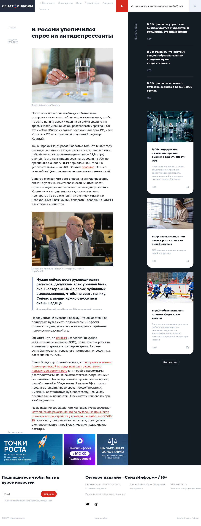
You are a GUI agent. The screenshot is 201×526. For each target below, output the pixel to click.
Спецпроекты (65, 3)
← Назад (12, 27)
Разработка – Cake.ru (188, 518)
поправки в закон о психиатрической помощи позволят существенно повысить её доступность (72, 366)
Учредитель (136, 488)
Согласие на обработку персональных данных (28, 500)
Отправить (48, 494)
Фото (78, 3)
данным (61, 338)
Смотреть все (170, 362)
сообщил (88, 167)
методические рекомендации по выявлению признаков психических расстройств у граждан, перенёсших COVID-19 (72, 416)
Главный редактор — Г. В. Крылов (147, 484)
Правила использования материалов (105, 494)
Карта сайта (101, 518)
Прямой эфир (92, 3)
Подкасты (108, 3)
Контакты (44, 9)
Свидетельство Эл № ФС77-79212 (102, 484)
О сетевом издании (95, 488)
